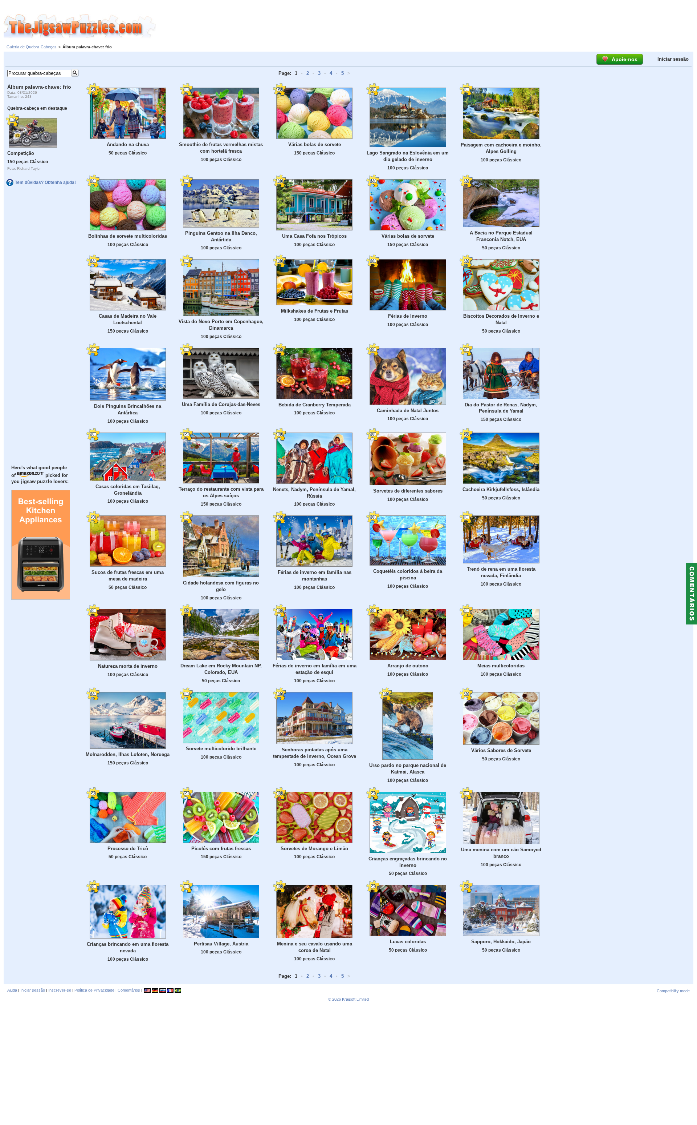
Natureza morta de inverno (128, 666)
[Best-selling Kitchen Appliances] (41, 598)
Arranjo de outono (407, 665)
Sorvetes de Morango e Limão (314, 848)
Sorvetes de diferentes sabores (408, 491)
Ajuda (12, 990)
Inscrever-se (59, 990)
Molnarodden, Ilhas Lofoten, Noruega (128, 754)
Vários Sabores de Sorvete (501, 750)
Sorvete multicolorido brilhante (221, 748)
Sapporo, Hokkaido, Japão (501, 941)
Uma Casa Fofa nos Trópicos (314, 236)
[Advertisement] (426, 26)
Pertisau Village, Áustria (221, 944)
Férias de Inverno (407, 316)
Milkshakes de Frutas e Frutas (314, 311)
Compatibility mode (673, 991)
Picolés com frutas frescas (221, 848)
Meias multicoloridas (501, 665)
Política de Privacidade (94, 990)
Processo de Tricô (127, 848)
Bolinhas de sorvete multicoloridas (127, 236)
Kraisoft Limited (355, 999)
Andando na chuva (128, 144)
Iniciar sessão (673, 59)
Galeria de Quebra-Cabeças (32, 47)
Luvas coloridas (408, 941)
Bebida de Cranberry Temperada (314, 404)
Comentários (129, 990)
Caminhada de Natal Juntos (408, 410)
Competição (20, 153)
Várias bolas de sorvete (314, 144)
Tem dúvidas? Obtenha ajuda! (45, 182)
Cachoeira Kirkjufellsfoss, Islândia (500, 489)
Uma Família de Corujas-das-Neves (221, 404)
